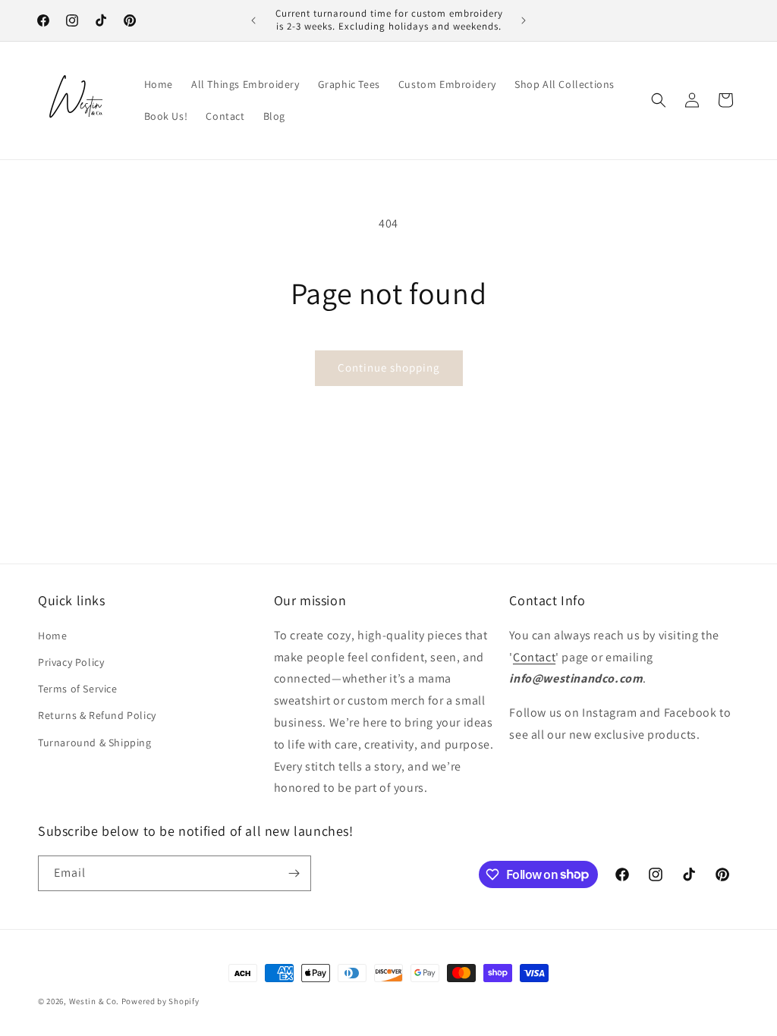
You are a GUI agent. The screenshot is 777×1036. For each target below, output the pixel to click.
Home (52, 635)
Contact (534, 657)
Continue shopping (389, 367)
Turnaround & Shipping (95, 742)
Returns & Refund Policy (97, 715)
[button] (658, 100)
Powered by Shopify (160, 1001)
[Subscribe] (293, 873)
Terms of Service (78, 688)
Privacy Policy (71, 662)
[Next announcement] (523, 20)
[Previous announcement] (253, 20)
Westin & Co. (94, 1001)
